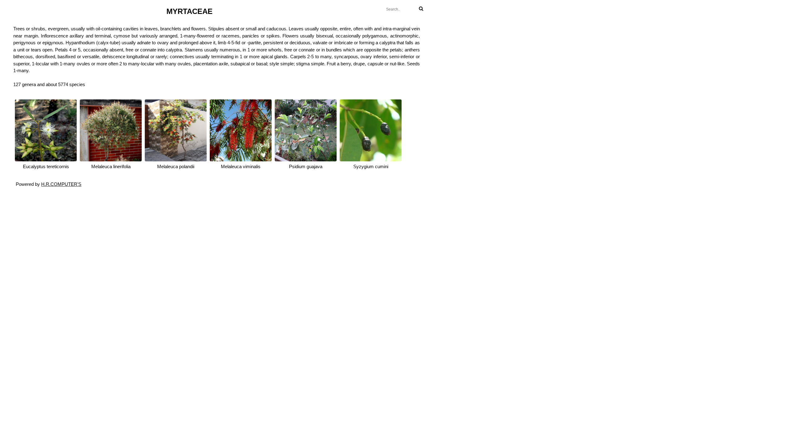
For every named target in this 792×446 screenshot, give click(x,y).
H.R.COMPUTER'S (61, 184)
